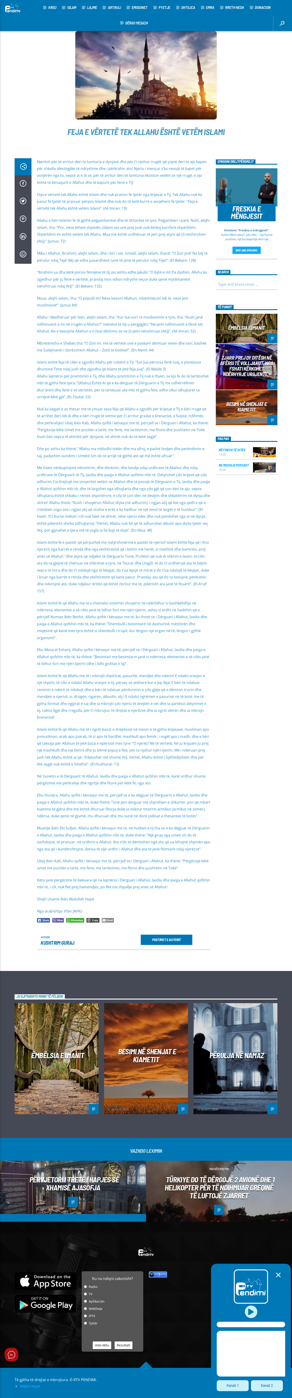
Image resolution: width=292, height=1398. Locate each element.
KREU (52, 7)
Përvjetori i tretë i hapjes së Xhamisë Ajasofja (74, 1183)
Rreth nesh (234, 7)
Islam (71, 7)
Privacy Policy (30, 1386)
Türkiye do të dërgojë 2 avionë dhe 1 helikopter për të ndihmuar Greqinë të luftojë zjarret (219, 1187)
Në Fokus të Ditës (232, 450)
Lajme (92, 7)
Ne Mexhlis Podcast (234, 465)
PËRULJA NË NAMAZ (236, 1055)
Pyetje (164, 7)
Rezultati (123, 1345)
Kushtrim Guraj (57, 942)
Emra (210, 7)
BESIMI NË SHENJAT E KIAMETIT (246, 407)
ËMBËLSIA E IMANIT (246, 327)
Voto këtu (102, 1345)
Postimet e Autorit (166, 939)
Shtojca (188, 7)
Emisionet (140, 7)
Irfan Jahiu (25, 1106)
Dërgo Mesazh (136, 23)
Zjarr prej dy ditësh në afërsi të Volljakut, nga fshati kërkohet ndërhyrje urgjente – (246, 365)
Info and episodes (247, 250)
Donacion (263, 7)
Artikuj (114, 7)
